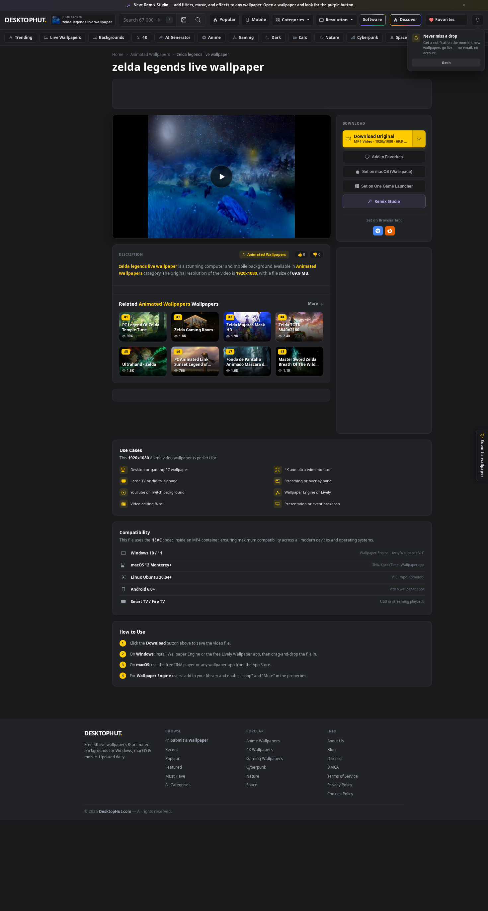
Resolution (337, 20)
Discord (334, 758)
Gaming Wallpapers (264, 758)
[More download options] (419, 138)
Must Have (175, 776)
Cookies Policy (340, 793)
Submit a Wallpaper (189, 740)
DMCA (333, 767)
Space (401, 37)
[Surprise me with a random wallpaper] (183, 20)
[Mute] (286, 232)
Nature (332, 37)
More (313, 303)
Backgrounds (111, 37)
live (151, 266)
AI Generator (177, 37)
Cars (303, 37)
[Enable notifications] (477, 20)
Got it (446, 63)
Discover (408, 20)
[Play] (121, 232)
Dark (276, 37)
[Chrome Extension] (378, 231)
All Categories (178, 784)
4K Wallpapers (259, 749)
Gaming (246, 37)
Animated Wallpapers (150, 54)
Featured (173, 767)
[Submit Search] (198, 20)
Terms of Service (342, 776)
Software (372, 20)
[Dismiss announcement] (464, 5)
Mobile (259, 20)
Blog (331, 749)
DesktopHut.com (115, 811)
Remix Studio (387, 201)
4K (144, 37)
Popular (227, 20)
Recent (171, 749)
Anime (214, 37)
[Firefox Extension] (390, 231)
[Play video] (221, 176)
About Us (335, 740)
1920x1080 (246, 273)
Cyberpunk (367, 37)
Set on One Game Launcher (387, 186)
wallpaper (166, 266)
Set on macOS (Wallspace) (387, 171)
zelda (124, 266)
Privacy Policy (339, 784)
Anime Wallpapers (263, 740)
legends (139, 266)
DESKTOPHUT (103, 733)
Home (117, 54)
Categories (293, 20)
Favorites (448, 20)
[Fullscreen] (322, 232)
